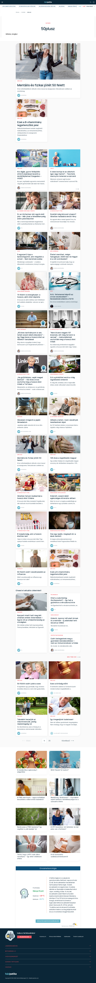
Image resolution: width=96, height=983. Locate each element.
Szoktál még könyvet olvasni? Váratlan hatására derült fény (63, 215)
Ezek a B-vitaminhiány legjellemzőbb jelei (29, 124)
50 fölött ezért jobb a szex (29, 683)
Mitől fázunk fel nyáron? (60, 770)
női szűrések (54, 251)
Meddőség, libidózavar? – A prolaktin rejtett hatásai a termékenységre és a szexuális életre (65, 799)
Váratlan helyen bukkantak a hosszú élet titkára (29, 497)
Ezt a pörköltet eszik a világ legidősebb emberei (62, 378)
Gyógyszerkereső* (11, 956)
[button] (48, 946)
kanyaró (19, 612)
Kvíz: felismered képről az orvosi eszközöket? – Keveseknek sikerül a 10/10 (62, 296)
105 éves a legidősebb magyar (63, 458)
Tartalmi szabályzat (78, 936)
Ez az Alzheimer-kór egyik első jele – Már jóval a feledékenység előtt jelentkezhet (31, 216)
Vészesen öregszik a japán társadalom (28, 421)
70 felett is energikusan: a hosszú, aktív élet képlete (28, 296)
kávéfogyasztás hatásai (57, 530)
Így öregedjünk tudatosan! (61, 719)
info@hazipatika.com (34, 978)
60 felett (20, 568)
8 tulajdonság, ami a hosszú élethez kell (29, 535)
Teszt (52, 168)
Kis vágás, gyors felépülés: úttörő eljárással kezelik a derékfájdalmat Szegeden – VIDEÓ (29, 175)
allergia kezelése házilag (47, 6)
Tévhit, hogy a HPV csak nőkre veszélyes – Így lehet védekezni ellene (29, 856)
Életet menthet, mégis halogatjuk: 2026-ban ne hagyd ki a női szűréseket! (63, 256)
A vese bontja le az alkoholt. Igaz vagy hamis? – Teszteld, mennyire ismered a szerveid (63, 174)
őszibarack (54, 594)
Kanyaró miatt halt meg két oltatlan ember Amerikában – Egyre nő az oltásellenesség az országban (31, 618)
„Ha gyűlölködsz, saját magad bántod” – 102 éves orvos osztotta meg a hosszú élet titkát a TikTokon (30, 380)
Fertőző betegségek (57, 635)
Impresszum (43, 936)
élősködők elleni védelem (27, 6)
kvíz (51, 291)
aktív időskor (21, 329)
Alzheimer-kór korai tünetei (26, 211)
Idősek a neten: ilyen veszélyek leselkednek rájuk (64, 421)
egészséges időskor (23, 291)
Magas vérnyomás (74, 6)
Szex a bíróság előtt (59, 683)
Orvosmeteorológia (8, 6)
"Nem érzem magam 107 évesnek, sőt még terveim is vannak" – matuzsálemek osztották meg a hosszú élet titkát (62, 337)
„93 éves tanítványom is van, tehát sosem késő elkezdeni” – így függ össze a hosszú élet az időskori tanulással (31, 336)
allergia (61, 6)
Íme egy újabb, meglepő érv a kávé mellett (63, 535)
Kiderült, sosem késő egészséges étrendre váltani (63, 497)
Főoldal (17, 12)
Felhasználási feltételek (55, 936)
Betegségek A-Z (10, 951)
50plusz (19, 81)
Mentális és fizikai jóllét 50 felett (41, 85)
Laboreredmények (11, 946)
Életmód (23, 12)
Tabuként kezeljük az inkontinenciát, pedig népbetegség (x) (26, 721)
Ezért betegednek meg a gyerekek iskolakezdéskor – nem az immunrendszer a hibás (64, 640)
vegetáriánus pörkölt (57, 374)
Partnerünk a (65, 926)
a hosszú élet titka (56, 211)
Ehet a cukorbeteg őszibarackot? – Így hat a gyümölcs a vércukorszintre (63, 600)
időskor (19, 416)
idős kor (53, 454)
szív (18, 251)
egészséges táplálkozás (58, 492)
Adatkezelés (67, 936)
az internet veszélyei (56, 416)
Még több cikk (71, 657)
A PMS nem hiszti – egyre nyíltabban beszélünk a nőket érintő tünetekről (31, 798)
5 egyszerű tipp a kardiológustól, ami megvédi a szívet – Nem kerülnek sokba (30, 256)
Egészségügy (55, 615)
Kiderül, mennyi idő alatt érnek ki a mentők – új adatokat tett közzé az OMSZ (64, 620)
